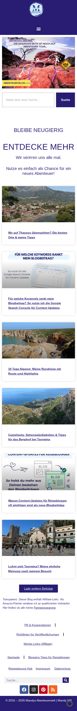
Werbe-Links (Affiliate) (38, 643)
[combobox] (28, 100)
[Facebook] (24, 689)
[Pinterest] (43, 689)
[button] (38, 28)
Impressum (43, 668)
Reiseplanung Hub (20, 668)
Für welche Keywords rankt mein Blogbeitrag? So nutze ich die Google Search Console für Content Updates (34, 303)
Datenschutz (62, 668)
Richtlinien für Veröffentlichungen (37, 634)
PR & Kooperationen (37, 625)
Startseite (13, 657)
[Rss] (53, 689)
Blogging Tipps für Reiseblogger (49, 657)
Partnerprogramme (45, 607)
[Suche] (66, 680)
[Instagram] (33, 689)
